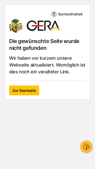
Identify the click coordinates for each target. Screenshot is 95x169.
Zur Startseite (24, 90)
